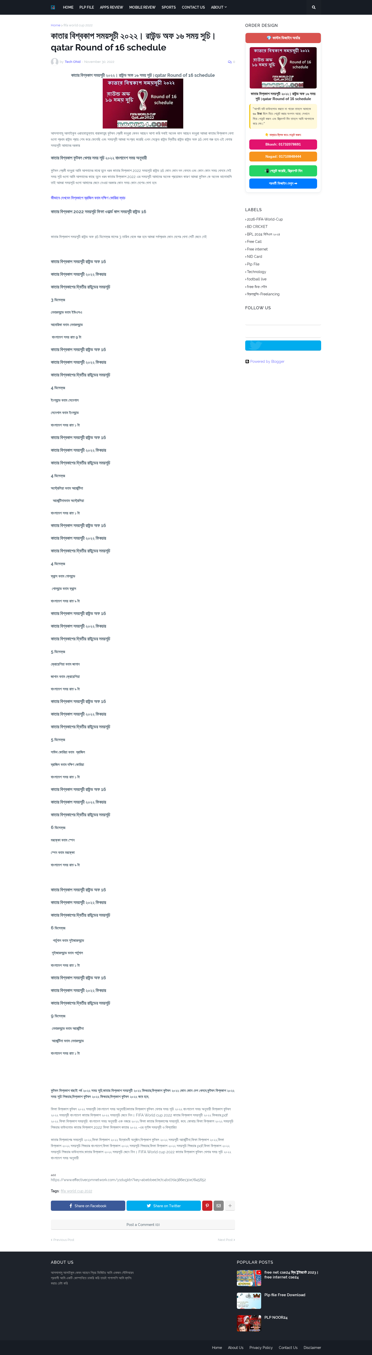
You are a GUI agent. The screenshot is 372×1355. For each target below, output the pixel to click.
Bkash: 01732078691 (283, 144)
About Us (235, 1348)
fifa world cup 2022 (78, 25)
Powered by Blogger (267, 361)
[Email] (219, 1206)
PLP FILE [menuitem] (86, 7)
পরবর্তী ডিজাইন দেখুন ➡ (283, 183)
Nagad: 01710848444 (283, 156)
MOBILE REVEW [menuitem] (142, 7)
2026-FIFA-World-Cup (265, 219)
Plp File (253, 264)
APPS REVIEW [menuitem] (111, 7)
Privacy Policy (261, 1348)
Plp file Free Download (284, 1295)
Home (55, 25)
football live (256, 279)
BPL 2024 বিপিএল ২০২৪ (263, 234)
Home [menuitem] (68, 7)
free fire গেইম (257, 287)
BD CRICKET (257, 227)
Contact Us (288, 1348)
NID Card (254, 257)
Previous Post (63, 1240)
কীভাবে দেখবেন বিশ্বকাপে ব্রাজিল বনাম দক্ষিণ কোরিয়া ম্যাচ (88, 197)
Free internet (257, 249)
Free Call (254, 242)
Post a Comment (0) (143, 1225)
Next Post (225, 1240)
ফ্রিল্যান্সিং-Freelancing (263, 294)
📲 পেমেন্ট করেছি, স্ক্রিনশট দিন (283, 171)
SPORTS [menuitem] (169, 7)
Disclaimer (312, 1348)
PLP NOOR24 (275, 1317)
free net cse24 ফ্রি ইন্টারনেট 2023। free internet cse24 (291, 1275)
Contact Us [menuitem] (193, 7)
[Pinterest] (207, 1206)
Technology (256, 272)
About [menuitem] (217, 7)
